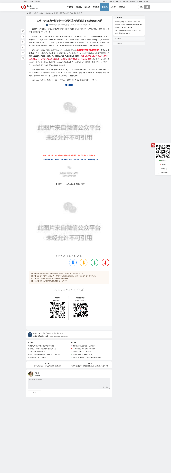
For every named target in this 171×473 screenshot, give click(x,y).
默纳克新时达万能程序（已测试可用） (85, 346)
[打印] (81, 25)
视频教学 (122, 7)
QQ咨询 (164, 164)
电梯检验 (105, 7)
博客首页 (70, 7)
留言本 (146, 1)
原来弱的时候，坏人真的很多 (82, 351)
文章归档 (104, 1)
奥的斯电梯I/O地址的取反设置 (82, 354)
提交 (34, 392)
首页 (29, 13)
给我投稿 (139, 1)
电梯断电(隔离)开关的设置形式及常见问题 (41, 346)
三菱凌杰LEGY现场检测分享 (37, 351)
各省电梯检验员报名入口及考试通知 (84, 349)
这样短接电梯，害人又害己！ (37, 357)
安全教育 (96, 7)
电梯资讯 (79, 7)
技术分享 (87, 7)
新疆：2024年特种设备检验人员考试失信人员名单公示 (45, 354)
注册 (31, 1)
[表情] (103, 387)
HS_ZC (40, 333)
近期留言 (111, 1)
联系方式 (118, 1)
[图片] (107, 387)
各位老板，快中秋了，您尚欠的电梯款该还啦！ (87, 357)
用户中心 (132, 1)
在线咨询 (164, 169)
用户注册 (125, 1)
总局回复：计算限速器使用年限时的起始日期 (42, 349)
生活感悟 (113, 7)
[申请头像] (108, 373)
